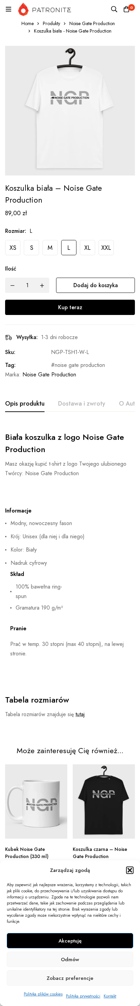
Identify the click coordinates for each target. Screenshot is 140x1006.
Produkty (51, 23)
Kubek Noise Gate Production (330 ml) (27, 853)
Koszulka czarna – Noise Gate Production (100, 853)
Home (27, 23)
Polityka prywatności (83, 996)
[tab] (25, 403)
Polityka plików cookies (43, 994)
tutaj (80, 714)
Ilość (10, 269)
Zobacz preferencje (70, 978)
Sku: (10, 352)
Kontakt (110, 996)
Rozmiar (15, 231)
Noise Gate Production (92, 23)
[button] (129, 870)
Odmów (70, 959)
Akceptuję (70, 941)
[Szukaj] (114, 9)
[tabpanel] (70, 577)
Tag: (10, 365)
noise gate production (80, 365)
